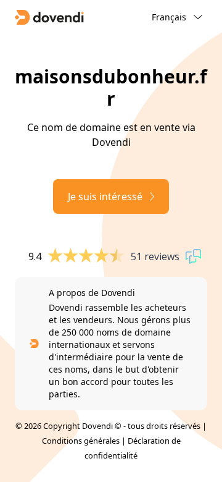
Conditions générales (81, 440)
